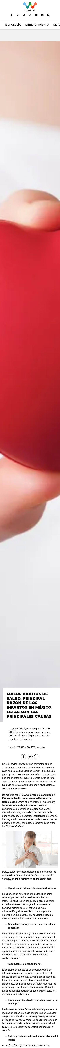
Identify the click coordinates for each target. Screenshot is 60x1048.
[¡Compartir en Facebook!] (23, 756)
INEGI (27, 778)
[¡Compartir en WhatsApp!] (36, 756)
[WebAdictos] (30, 6)
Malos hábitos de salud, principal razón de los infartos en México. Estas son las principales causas (29, 705)
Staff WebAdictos (36, 747)
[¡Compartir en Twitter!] (30, 756)
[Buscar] (48, 15)
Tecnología (13, 24)
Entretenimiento (37, 24)
